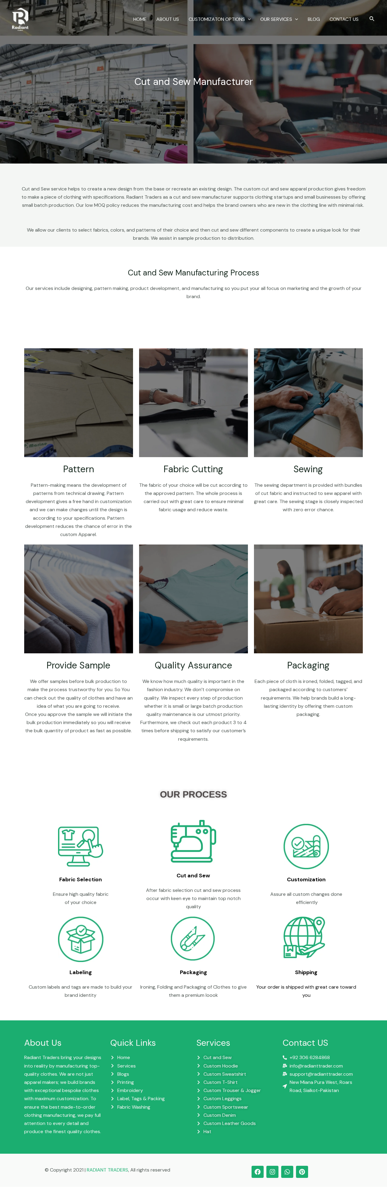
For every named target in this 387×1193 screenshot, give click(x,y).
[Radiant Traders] (20, 19)
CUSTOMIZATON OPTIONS (217, 19)
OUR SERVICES (276, 19)
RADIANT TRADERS (107, 1170)
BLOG (314, 19)
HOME (140, 19)
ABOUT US (167, 19)
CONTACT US (344, 19)
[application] (248, 19)
